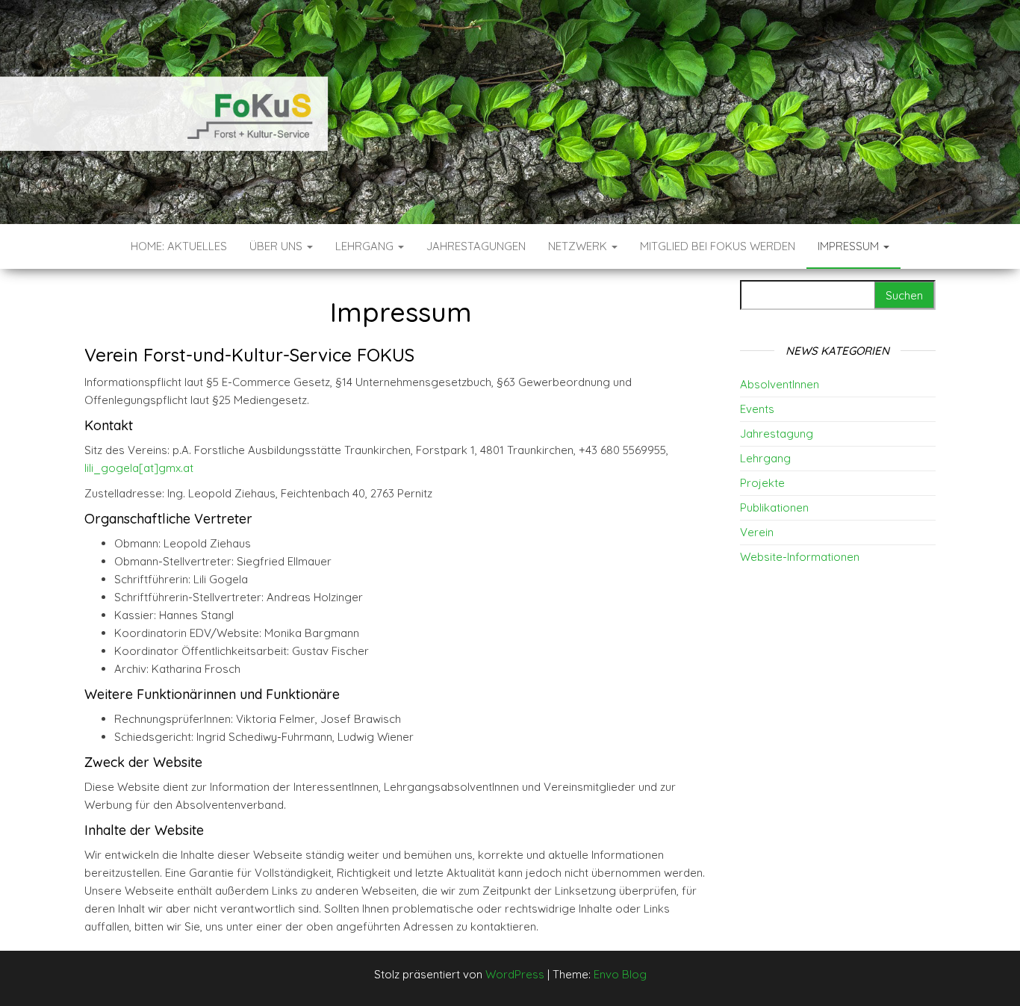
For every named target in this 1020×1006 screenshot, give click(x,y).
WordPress (514, 974)
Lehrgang (366, 246)
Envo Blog (620, 974)
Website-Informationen (799, 557)
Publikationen (774, 507)
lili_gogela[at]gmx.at (138, 468)
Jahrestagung (776, 433)
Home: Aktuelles (179, 246)
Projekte (762, 483)
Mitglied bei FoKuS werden (717, 246)
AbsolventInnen (779, 384)
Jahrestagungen (476, 246)
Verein (757, 532)
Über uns (277, 246)
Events (757, 409)
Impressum (850, 246)
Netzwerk (579, 246)
